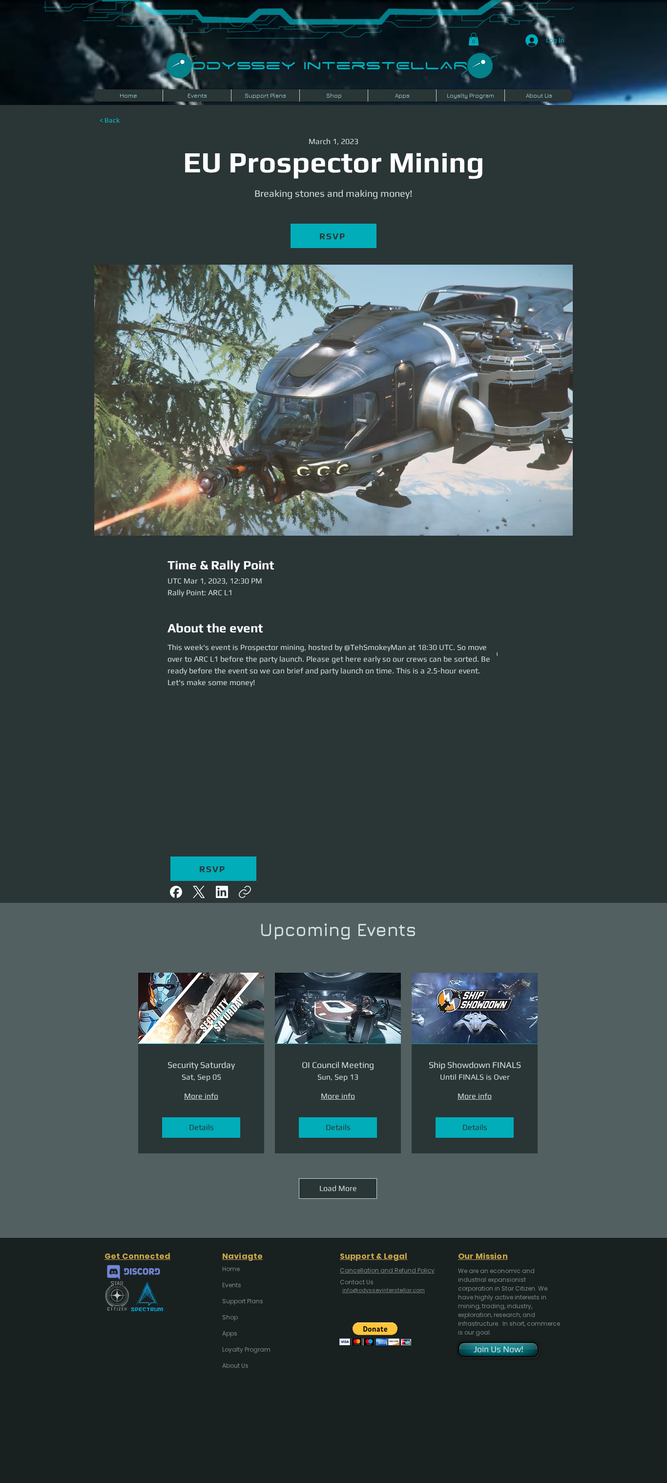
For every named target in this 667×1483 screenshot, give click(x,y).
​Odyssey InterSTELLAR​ (329, 64)
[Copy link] (245, 892)
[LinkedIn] (222, 892)
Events (231, 1285)
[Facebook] (176, 892)
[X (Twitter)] (199, 892)
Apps (229, 1333)
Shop (230, 1317)
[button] (473, 39)
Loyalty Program (245, 1349)
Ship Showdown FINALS (475, 1065)
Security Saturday (201, 1065)
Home (231, 1269)
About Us (235, 1365)
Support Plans (242, 1301)
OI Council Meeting (338, 1065)
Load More (338, 1188)
